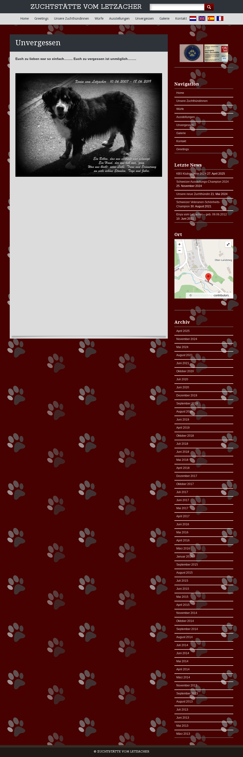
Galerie (164, 18)
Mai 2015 (182, 596)
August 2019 (184, 411)
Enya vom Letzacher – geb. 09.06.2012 (201, 214)
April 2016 (183, 540)
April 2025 (183, 331)
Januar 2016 (184, 556)
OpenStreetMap (202, 295)
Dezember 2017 (186, 476)
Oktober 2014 (185, 621)
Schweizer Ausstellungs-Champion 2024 (202, 181)
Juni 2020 (182, 387)
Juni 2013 (182, 717)
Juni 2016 (182, 524)
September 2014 (187, 629)
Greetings (41, 18)
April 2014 (183, 669)
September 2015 (187, 564)
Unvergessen (144, 18)
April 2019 (183, 427)
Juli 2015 (182, 580)
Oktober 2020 (185, 371)
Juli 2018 (182, 443)
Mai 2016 (182, 532)
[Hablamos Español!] (212, 19)
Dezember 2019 (186, 395)
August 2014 (184, 637)
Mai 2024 (182, 347)
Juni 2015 (182, 588)
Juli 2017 (182, 492)
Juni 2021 (182, 363)
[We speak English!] (203, 19)
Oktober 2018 (185, 435)
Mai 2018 (182, 460)
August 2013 (184, 701)
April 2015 (183, 605)
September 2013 (187, 693)
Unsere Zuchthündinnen (71, 18)
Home (24, 18)
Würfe (99, 18)
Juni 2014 (182, 653)
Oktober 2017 (185, 484)
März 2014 (183, 677)
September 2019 (187, 403)
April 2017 (183, 516)
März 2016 (183, 548)
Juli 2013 (182, 709)
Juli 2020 (182, 379)
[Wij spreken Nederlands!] (194, 19)
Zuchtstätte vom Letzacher (86, 7)
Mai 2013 (182, 725)
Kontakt (181, 18)
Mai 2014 (182, 661)
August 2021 (184, 355)
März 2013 (183, 733)
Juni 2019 (182, 419)
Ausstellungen (119, 18)
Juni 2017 (182, 500)
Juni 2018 (182, 451)
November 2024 (186, 339)
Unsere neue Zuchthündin (193, 194)
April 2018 (183, 468)
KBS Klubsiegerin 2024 (191, 173)
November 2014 (186, 613)
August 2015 (184, 572)
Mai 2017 (182, 508)
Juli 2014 (182, 645)
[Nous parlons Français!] (221, 19)
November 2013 (186, 685)
